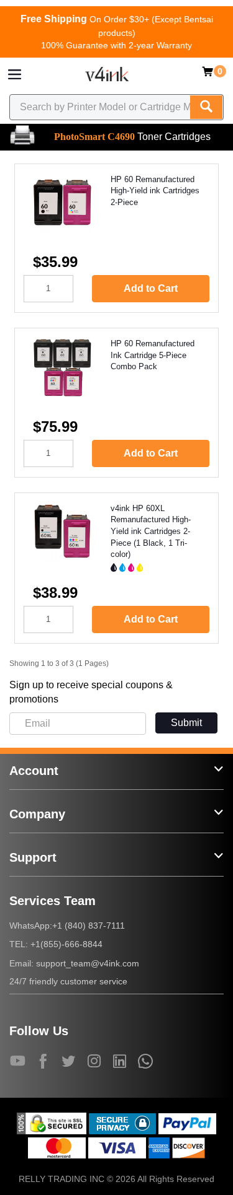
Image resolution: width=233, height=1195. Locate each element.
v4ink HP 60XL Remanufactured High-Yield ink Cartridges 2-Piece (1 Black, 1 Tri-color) (151, 531)
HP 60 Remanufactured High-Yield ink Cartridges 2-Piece (155, 191)
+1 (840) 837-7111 (88, 925)
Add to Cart (151, 288)
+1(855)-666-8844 (66, 944)
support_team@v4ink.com (87, 963)
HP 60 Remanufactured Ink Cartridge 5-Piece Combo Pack (152, 355)
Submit (186, 722)
